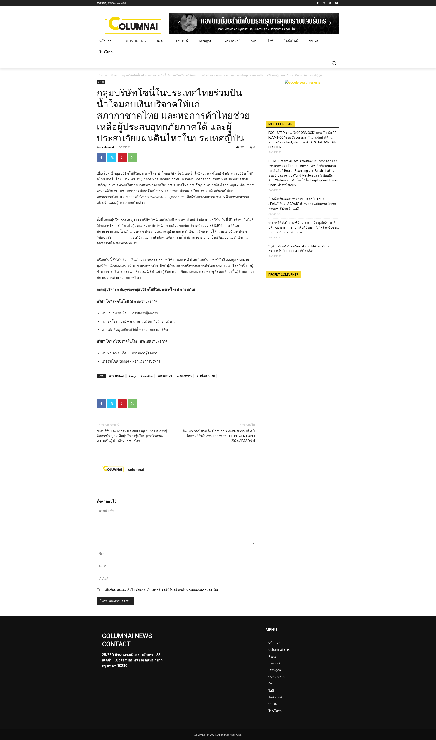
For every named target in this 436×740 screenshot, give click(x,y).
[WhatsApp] (132, 157)
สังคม (114, 75)
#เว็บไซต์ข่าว (184, 376)
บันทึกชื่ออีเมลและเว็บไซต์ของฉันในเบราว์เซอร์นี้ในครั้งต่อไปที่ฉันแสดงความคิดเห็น (160, 590)
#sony (132, 376)
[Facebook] (317, 3)
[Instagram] (324, 3)
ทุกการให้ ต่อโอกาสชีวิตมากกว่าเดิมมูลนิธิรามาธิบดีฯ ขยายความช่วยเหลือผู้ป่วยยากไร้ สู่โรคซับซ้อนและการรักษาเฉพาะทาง (303, 227)
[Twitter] (330, 3)
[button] (333, 62)
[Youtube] (336, 3)
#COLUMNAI (116, 376)
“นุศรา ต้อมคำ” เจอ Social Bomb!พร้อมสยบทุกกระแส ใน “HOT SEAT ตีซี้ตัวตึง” (299, 248)
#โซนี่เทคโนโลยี (206, 376)
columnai (108, 147)
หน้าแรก (102, 75)
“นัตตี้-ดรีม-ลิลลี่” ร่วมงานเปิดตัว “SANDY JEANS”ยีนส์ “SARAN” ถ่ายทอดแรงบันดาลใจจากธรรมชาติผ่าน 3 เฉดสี (302, 203)
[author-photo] (113, 469)
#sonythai (147, 376)
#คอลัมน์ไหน (165, 376)
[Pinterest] (122, 157)
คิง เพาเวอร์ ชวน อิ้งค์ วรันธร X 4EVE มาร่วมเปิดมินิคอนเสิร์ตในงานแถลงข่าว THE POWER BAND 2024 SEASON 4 (219, 436)
